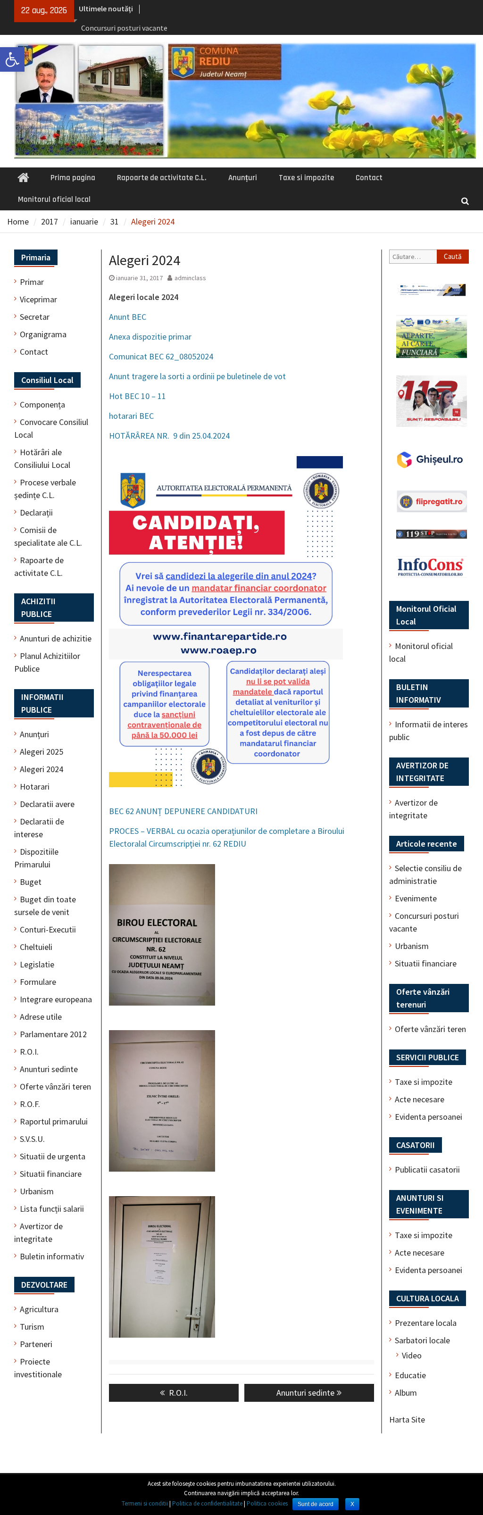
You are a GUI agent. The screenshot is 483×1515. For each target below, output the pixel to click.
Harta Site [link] (407, 1419)
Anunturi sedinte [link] (49, 1069)
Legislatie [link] (37, 964)
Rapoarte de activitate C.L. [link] (162, 178)
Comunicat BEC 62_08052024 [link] (161, 356)
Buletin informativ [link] (52, 1256)
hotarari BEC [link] (131, 415)
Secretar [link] (35, 316)
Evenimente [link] (416, 898)
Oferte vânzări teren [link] (430, 1029)
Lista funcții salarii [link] (52, 1208)
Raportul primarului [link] (54, 1121)
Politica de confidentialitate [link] (207, 1503)
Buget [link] (31, 881)
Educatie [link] (410, 1375)
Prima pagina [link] (72, 178)
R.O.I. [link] (29, 1051)
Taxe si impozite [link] (306, 178)
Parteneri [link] (36, 1344)
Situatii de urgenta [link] (52, 1156)
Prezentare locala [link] (426, 1322)
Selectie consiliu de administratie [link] (134, 30)
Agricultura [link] (39, 1309)
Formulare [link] (38, 981)
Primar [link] (32, 281)
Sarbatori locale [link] (422, 1340)
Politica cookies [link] (267, 1503)
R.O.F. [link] (30, 1104)
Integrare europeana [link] (56, 999)
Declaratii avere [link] (47, 804)
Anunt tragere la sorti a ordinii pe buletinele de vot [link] (197, 376)
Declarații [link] (36, 512)
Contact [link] (369, 178)
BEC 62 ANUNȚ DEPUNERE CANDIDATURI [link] (183, 811)
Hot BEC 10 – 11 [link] (137, 396)
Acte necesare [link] (419, 1099)
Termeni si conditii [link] (145, 1503)
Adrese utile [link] (41, 1016)
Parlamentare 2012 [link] (53, 1034)
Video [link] (412, 1355)
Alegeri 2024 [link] (41, 769)
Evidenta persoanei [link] (428, 1116)
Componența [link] (42, 404)
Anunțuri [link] (242, 178)
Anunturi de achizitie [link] (56, 638)
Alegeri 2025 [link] (41, 751)
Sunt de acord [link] (315, 1504)
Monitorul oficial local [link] (54, 199)
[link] (12, 59)
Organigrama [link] (43, 334)
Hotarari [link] (35, 786)
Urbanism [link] (412, 946)
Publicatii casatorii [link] (427, 1169)
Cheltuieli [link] (36, 946)
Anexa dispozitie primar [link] (150, 336)
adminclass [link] (190, 278)
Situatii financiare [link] (426, 963)
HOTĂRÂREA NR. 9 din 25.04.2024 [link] (169, 435)
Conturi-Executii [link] (48, 929)
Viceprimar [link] (38, 299)
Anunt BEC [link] (127, 316)
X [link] (352, 1504)
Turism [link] (32, 1326)
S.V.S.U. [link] (32, 1138)
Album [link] (406, 1392)
